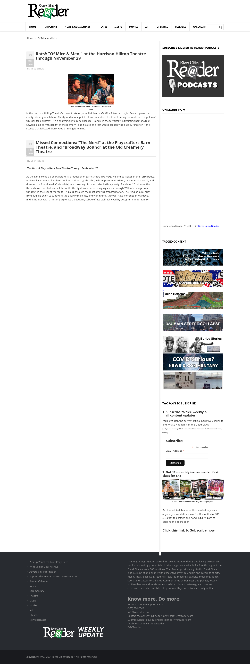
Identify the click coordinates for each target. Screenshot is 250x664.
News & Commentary (77, 27)
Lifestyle (162, 27)
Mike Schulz (37, 68)
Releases (180, 27)
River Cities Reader (208, 226)
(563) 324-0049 (136, 608)
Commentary (36, 590)
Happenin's (50, 27)
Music (118, 27)
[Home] (48, 11)
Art (147, 27)
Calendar (199, 27)
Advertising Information (42, 571)
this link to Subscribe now (192, 530)
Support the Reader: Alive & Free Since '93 (53, 576)
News (32, 586)
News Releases (37, 619)
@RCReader (134, 627)
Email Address (175, 451)
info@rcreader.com (138, 612)
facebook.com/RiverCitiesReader (146, 623)
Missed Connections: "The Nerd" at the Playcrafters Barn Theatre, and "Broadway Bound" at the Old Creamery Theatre (93, 147)
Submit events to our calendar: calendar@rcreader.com (159, 619)
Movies (133, 27)
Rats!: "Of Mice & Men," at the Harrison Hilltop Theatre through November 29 (91, 56)
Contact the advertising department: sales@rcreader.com (160, 615)
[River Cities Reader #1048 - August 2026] (193, 168)
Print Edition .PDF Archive (43, 566)
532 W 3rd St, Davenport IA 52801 (146, 604)
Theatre (102, 27)
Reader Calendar (39, 581)
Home (32, 27)
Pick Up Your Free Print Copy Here (48, 562)
